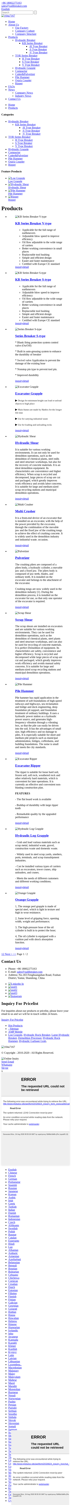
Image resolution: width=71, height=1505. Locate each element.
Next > (8, 954)
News (11, 89)
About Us (13, 24)
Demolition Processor (29, 1038)
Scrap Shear (24, 619)
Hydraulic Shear (17, 187)
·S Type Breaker (38, 49)
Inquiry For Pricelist (12, 1019)
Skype (4, 1067)
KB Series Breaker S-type (33, 279)
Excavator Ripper (27, 765)
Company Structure (25, 33)
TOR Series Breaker (26, 55)
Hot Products (15, 1025)
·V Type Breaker (38, 52)
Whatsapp (6, 1064)
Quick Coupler (23, 80)
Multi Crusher (25, 511)
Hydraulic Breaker (25, 40)
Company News (24, 92)
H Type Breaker (31, 58)
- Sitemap (13, 1028)
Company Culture (25, 30)
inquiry (19, 267)
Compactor (21, 71)
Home (11, 21)
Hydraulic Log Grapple (32, 835)
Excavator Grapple (28, 393)
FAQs (11, 86)
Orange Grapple (26, 899)
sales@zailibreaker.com (29, 971)
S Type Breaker (30, 61)
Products (13, 37)
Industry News (23, 95)
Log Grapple (15, 181)
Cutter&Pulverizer (25, 74)
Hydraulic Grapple (25, 68)
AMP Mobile (15, 1031)
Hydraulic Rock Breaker (37, 1034)
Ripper (19, 83)
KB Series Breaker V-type (33, 223)
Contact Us (14, 98)
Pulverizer (22, 558)
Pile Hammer (22, 77)
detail (26, 267)
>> (14, 954)
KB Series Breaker (32, 43)
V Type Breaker (31, 64)
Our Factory (21, 27)
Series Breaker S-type (30, 336)
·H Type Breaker (38, 46)
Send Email (7, 1061)
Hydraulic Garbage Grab (32, 1041)
